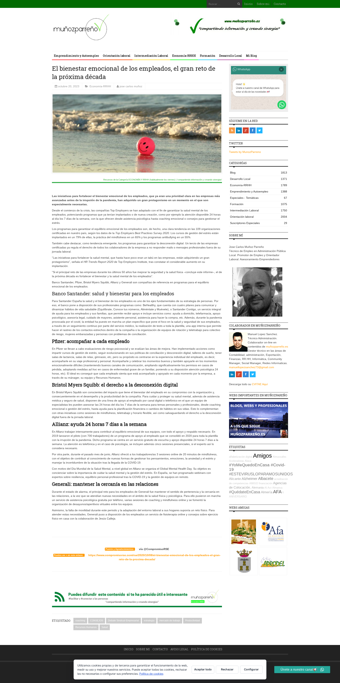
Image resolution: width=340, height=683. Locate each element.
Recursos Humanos (86, 627)
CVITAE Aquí (260, 384)
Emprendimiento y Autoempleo (76, 56)
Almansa (277, 487)
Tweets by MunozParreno (245, 151)
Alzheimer (249, 479)
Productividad (192, 620)
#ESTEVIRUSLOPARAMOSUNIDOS (261, 474)
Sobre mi (263, 4)
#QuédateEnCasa (244, 492)
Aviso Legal (179, 649)
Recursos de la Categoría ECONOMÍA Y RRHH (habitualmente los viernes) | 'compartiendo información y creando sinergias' (162, 180)
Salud (105, 627)
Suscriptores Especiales (258, 223)
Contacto (280, 4)
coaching (80, 620)
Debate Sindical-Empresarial (123, 620)
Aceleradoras (236, 460)
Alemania (258, 487)
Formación (207, 56)
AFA (277, 491)
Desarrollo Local (230, 56)
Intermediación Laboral (151, 56)
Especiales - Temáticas (258, 197)
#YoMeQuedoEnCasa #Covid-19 (257, 467)
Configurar (251, 669)
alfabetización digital (240, 456)
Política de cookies (206, 649)
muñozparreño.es (277, 346)
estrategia (149, 620)
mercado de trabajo (169, 620)
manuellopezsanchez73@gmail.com (251, 367)
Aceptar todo (203, 669)
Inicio (248, 4)
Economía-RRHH (184, 56)
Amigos (262, 455)
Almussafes (279, 456)
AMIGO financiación (260, 483)
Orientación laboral (116, 56)
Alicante (235, 479)
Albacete (265, 478)
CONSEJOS (96, 620)
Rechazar (227, 669)
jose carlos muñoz (131, 86)
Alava (248, 460)
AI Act (268, 487)
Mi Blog (251, 56)
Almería (266, 492)
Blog (258, 172)
